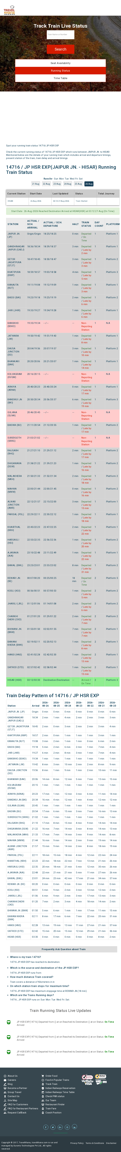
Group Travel (13, 1092)
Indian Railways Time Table (59, 1092)
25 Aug (78, 184)
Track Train (51, 1084)
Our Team (50, 1100)
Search (60, 49)
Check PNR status (54, 1096)
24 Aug (67, 184)
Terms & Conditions (95, 1143)
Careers (11, 1080)
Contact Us (12, 1096)
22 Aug (46, 184)
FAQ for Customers (17, 1104)
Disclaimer (111, 1143)
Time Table (60, 78)
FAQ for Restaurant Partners (22, 1108)
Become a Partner (16, 1088)
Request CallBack (16, 1112)
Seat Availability (61, 63)
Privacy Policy (77, 1143)
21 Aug (35, 184)
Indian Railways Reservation (59, 1088)
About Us (11, 1076)
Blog (9, 1084)
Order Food (50, 1076)
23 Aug (56, 184)
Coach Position (52, 1112)
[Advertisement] (60, 119)
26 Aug (88, 184)
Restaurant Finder (54, 1104)
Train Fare (50, 1108)
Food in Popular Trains (56, 1080)
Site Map (11, 1100)
